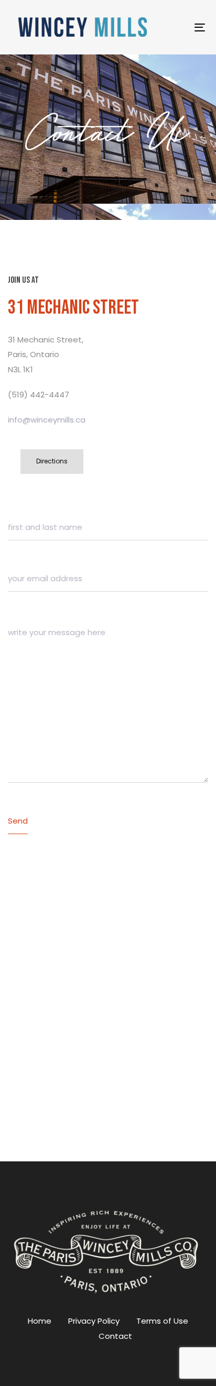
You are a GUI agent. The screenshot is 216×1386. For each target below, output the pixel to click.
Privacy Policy (94, 1320)
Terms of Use (162, 1320)
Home (39, 1320)
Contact (115, 1335)
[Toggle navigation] (173, 27)
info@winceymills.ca (46, 419)
